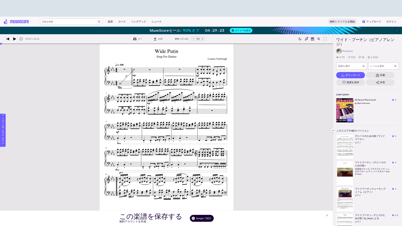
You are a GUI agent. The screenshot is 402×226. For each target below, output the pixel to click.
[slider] (1, 44)
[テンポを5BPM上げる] (202, 39)
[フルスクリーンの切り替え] (325, 39)
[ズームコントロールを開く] (319, 39)
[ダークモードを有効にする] (300, 39)
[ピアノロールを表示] (312, 39)
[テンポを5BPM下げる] (194, 39)
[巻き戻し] (8, 39)
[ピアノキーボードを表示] (306, 39)
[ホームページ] (16, 21)
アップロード (373, 21)
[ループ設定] (21, 39)
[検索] (99, 22)
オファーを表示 (242, 30)
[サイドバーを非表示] (333, 130)
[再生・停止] (14, 38)
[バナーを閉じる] (396, 30)
